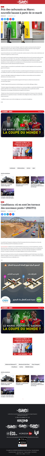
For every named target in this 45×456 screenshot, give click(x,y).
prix (34, 168)
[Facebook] (2, 19)
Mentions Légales (27, 452)
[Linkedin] (8, 19)
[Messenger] (13, 19)
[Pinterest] (10, 19)
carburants (12, 168)
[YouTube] (23, 417)
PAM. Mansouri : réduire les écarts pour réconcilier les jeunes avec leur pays (37, 185)
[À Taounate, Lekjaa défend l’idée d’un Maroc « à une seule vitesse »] (7, 192)
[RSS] (16, 417)
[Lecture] (22, 125)
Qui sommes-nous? (20, 452)
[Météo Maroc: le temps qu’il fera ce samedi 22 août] (22, 180)
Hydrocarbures (21, 168)
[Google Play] (27, 417)
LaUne (28, 168)
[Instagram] (26, 417)
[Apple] (24, 417)
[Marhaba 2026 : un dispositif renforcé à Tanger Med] (7, 180)
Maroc (2, 6)
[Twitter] (5, 19)
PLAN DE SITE (33, 452)
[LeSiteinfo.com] (22, 2)
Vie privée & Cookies (12, 452)
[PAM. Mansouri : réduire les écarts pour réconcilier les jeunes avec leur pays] (37, 180)
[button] (22, 125)
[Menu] (1, 2)
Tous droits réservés (35, 450)
